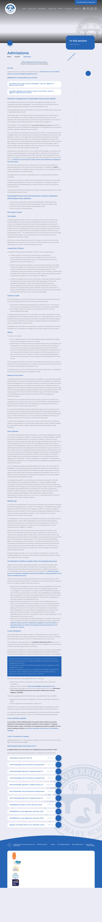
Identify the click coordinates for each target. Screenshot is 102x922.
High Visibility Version (77, 844)
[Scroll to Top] (9, 845)
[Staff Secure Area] (84, 8)
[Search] (95, 8)
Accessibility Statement (63, 844)
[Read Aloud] (87, 8)
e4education (16, 845)
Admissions (27, 56)
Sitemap (53, 844)
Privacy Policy (89, 844)
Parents (17, 56)
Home (9, 56)
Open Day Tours (75, 44)
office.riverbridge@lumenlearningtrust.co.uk (41, 686)
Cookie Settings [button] (90, 845)
